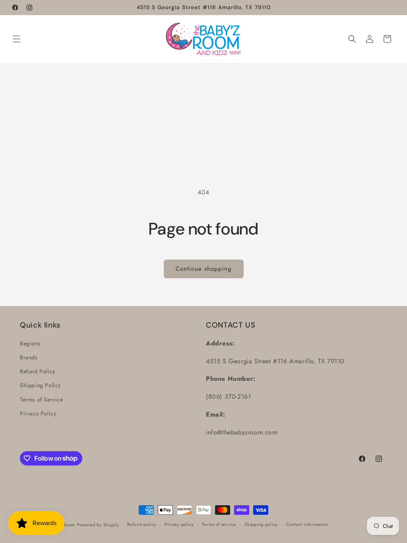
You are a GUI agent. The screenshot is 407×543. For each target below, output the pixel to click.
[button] (16, 39)
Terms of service (219, 524)
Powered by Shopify (98, 525)
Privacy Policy (38, 413)
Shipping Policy (40, 385)
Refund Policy (37, 371)
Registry (30, 343)
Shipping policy (261, 524)
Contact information (307, 524)
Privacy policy (179, 524)
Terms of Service (41, 399)
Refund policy (141, 524)
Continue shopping (204, 268)
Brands (29, 357)
